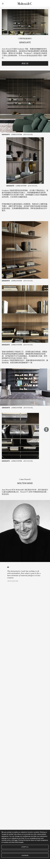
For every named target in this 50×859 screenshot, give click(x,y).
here (16, 840)
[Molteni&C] (25, 3)
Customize (25, 855)
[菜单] (3, 3)
